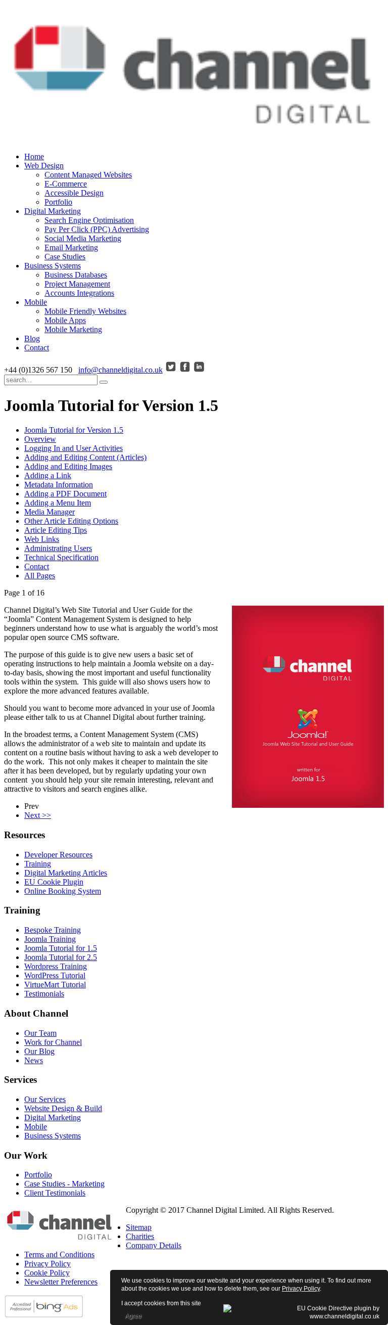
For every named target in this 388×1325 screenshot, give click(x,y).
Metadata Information (58, 484)
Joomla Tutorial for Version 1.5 (73, 430)
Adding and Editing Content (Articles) (85, 457)
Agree (133, 1315)
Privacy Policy (301, 1288)
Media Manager (49, 512)
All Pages (39, 575)
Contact (36, 566)
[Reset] (104, 382)
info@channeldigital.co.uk (120, 369)
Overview (40, 439)
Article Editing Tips (55, 530)
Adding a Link (47, 475)
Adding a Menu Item (57, 502)
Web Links (41, 539)
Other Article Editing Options (71, 521)
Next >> (37, 815)
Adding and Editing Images (68, 466)
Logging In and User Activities (73, 448)
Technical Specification (61, 557)
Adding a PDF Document (65, 493)
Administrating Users (58, 548)
